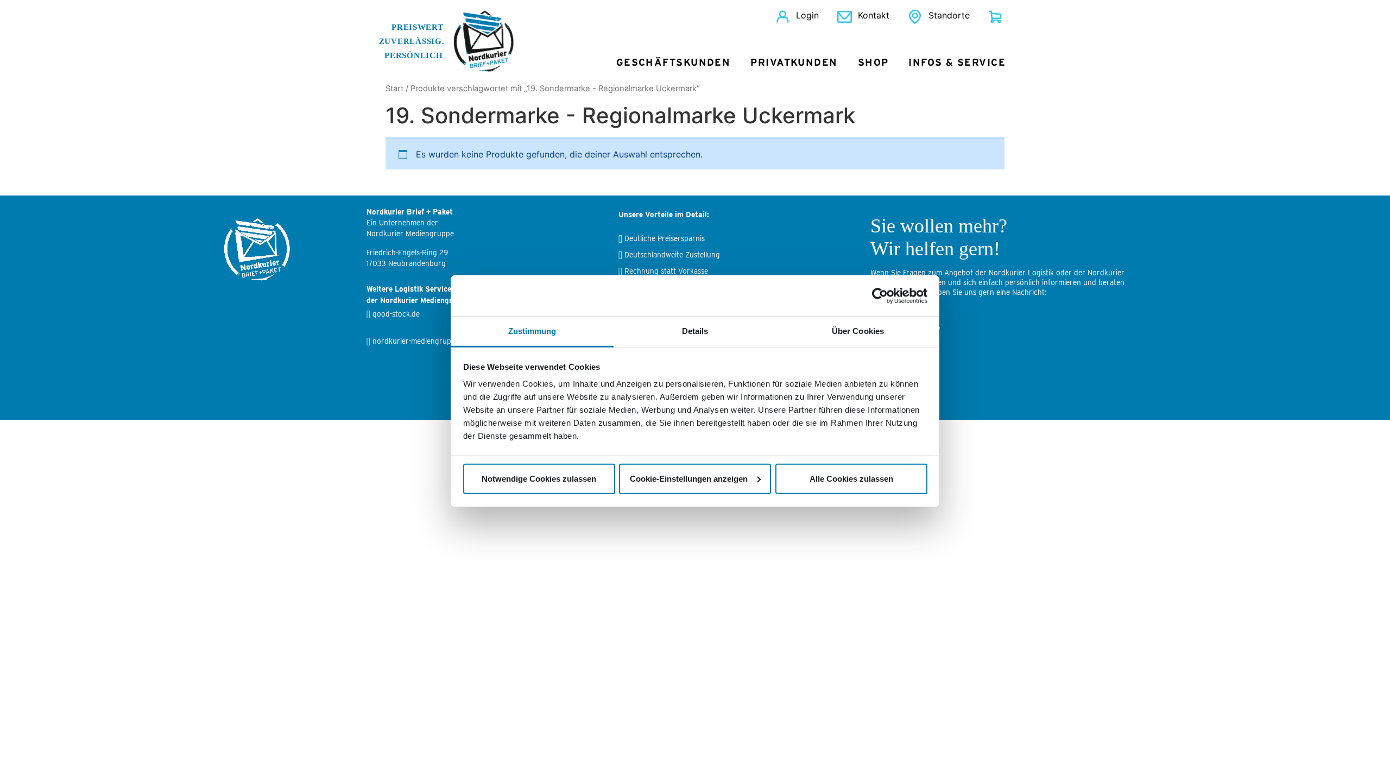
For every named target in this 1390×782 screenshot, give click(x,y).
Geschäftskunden (673, 63)
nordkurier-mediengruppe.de (420, 341)
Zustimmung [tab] (532, 331)
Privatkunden (793, 63)
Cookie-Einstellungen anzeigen (689, 478)
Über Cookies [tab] (858, 331)
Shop (873, 63)
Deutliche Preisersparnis (664, 238)
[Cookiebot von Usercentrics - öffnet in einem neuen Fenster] (879, 295)
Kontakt (873, 15)
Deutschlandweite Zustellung (672, 254)
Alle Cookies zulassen (851, 478)
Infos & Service (957, 63)
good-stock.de (396, 314)
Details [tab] (695, 331)
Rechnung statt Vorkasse (666, 271)
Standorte (949, 15)
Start (394, 88)
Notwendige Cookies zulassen (539, 478)
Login (807, 15)
